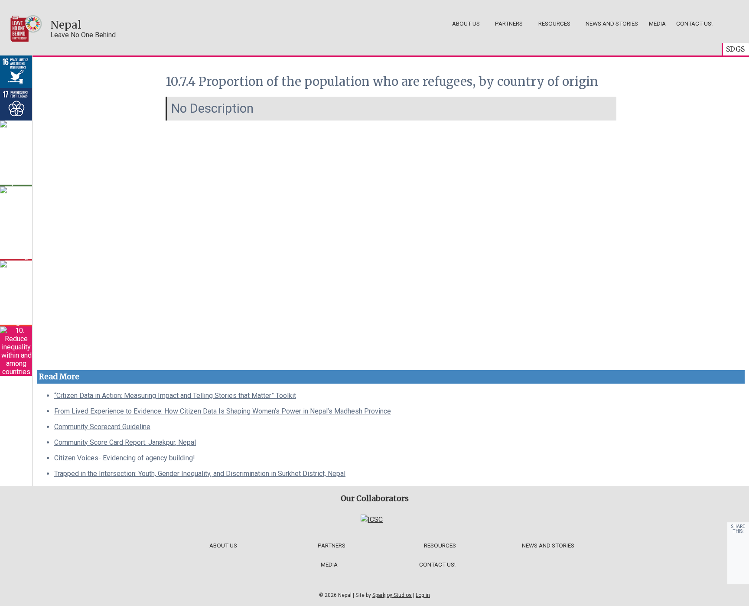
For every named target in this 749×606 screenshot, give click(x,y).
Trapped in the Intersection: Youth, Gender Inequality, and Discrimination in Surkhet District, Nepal (199, 473)
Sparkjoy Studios (392, 595)
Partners (509, 23)
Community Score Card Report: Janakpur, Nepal (125, 442)
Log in (423, 595)
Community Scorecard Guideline (102, 427)
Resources (554, 23)
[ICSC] (372, 519)
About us (466, 23)
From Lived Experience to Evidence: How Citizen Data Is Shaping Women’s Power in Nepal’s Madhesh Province (222, 411)
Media (657, 23)
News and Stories (612, 23)
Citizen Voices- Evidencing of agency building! (124, 458)
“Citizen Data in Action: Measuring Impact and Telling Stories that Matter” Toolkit (175, 395)
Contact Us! (694, 23)
